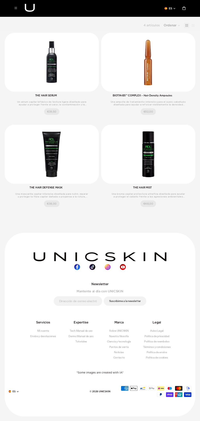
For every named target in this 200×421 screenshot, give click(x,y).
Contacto (119, 357)
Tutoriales (81, 341)
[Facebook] (77, 267)
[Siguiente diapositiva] (93, 62)
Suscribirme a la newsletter (125, 300)
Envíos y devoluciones (43, 336)
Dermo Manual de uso (81, 336)
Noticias (119, 352)
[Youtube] (123, 267)
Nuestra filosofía (119, 336)
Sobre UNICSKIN (119, 330)
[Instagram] (108, 267)
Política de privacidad (157, 336)
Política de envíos (157, 352)
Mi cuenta (43, 330)
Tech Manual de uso (81, 330)
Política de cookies (157, 357)
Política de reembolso (156, 341)
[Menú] (16, 8)
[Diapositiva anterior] (10, 62)
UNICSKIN (104, 391)
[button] (172, 25)
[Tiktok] (92, 267)
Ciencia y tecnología (119, 341)
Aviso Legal (156, 330)
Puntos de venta (119, 346)
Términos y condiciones (157, 346)
